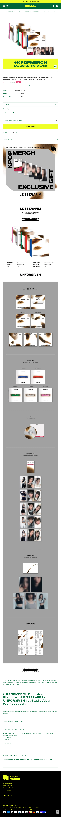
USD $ (5, 801)
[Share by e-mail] (16, 132)
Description (7, 139)
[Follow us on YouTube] (4, 795)
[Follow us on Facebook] (14, 796)
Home (4, 11)
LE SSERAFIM (7, 74)
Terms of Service (8, 788)
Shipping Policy (8, 783)
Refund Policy (7, 785)
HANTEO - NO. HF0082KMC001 (31, 1)
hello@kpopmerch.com (33, 809)
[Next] (57, 71)
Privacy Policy (7, 790)
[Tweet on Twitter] (13, 132)
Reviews (6, 765)
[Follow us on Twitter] (11, 796)
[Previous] (4, 71)
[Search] (7, 6)
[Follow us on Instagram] (8, 795)
